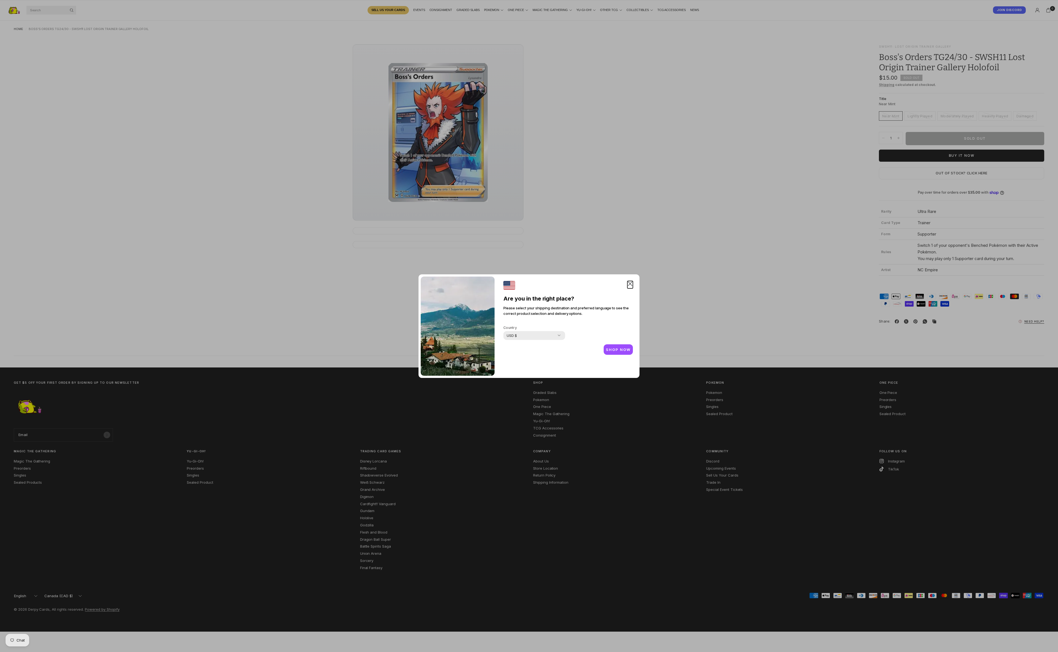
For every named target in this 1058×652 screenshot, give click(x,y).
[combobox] (512, 335)
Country (510, 328)
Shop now (618, 349)
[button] (630, 284)
